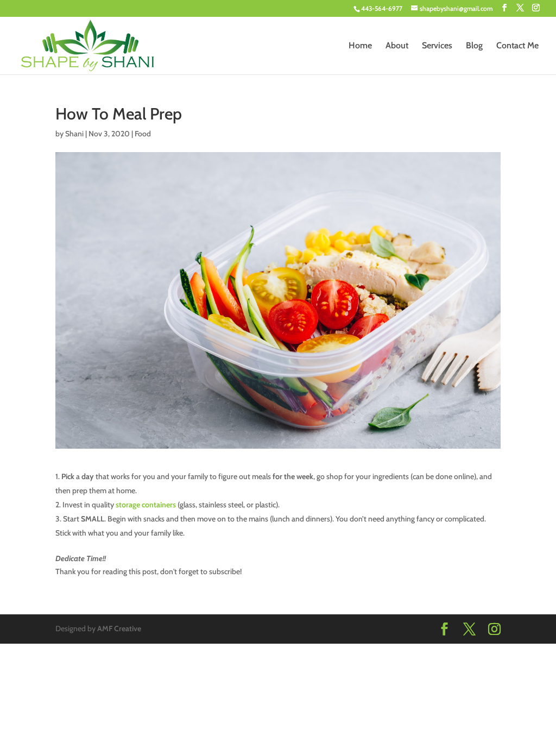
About (397, 46)
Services (437, 46)
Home (360, 46)
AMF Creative (119, 628)
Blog (474, 46)
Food (143, 134)
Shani (74, 134)
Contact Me (517, 46)
